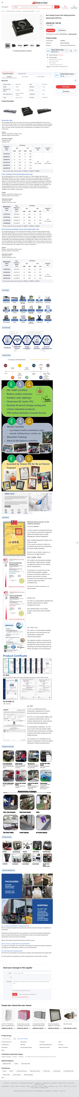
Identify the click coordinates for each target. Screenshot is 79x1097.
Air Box (4, 1071)
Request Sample (73, 34)
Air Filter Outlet (56, 1071)
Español (17, 1086)
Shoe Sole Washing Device (46, 1044)
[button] (48, 76)
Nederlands (51, 1086)
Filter (59, 1042)
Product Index (71, 1083)
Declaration (55, 1091)
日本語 (65, 1086)
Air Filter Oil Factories (22, 1071)
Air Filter (38, 11)
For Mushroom (5, 1044)
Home (3, 11)
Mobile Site (37, 1084)
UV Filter (16, 1063)
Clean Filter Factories (35, 1071)
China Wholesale (37, 1083)
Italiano (40, 1086)
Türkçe (32, 1087)
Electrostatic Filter (25, 1063)
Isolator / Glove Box (63, 1047)
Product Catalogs (23, 1038)
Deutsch (45, 1086)
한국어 (60, 1086)
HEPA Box (23, 1044)
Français (28, 1086)
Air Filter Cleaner (17, 1074)
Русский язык (34, 1086)
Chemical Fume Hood (45, 1047)
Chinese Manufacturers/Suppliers (26, 1083)
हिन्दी (69, 1086)
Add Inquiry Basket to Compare (23, 51)
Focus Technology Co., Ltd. (29, 1091)
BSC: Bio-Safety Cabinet (26, 1047)
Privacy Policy (62, 1091)
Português (23, 1086)
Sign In (48, 66)
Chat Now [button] (62, 30)
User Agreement (48, 1091)
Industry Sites (54, 1083)
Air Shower (42, 1042)
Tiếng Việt (37, 1087)
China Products (14, 1083)
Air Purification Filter (68, 1071)
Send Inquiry (50, 30)
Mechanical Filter (7, 1063)
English (12, 1086)
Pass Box (60, 1044)
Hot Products (6, 1083)
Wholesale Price (46, 1083)
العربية (56, 1086)
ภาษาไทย (74, 1086)
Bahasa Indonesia (44, 1087)
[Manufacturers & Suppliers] (39, 2)
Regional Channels (62, 1083)
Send (15, 994)
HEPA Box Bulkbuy (28, 1074)
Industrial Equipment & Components (13, 11)
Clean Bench (23, 1042)
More (3, 1077)
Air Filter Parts (46, 1071)
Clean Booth (4, 1047)
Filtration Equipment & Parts (28, 11)
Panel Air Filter (6, 1074)
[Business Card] (75, 80)
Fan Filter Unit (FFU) (6, 1042)
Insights (42, 1084)
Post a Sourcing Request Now (20, 997)
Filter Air (11, 1071)
